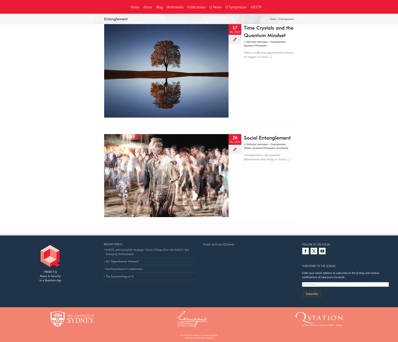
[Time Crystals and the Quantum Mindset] (166, 71)
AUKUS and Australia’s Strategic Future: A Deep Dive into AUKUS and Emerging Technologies (147, 252)
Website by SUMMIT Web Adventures (199, 338)
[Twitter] (314, 251)
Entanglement (278, 41)
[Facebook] (305, 251)
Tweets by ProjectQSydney (218, 244)
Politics (248, 148)
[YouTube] (322, 251)
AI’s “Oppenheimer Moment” (122, 261)
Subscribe (312, 294)
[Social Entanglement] (166, 175)
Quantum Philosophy (255, 45)
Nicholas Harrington (257, 41)
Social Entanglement (267, 138)
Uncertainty (282, 148)
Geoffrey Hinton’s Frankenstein (124, 269)
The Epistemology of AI (120, 276)
